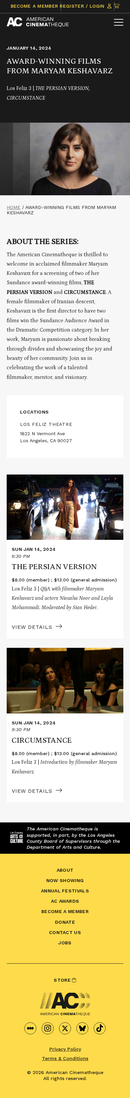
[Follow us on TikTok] (100, 1028)
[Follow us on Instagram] (48, 1028)
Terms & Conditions (65, 1058)
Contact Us (65, 932)
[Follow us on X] (65, 1028)
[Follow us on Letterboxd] (30, 1028)
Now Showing (65, 880)
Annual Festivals (65, 890)
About (65, 870)
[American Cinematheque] (38, 22)
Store (63, 980)
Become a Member (34, 6)
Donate (65, 922)
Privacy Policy (65, 1049)
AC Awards (65, 901)
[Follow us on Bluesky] (82, 1028)
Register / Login (83, 6)
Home (13, 207)
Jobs (64, 942)
